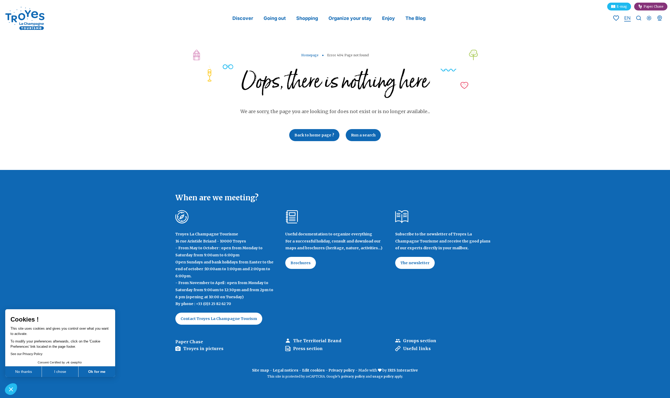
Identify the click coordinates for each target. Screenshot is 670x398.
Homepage (310, 55)
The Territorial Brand (317, 340)
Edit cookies (313, 370)
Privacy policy (341, 370)
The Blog (415, 18)
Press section (308, 348)
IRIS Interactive (403, 370)
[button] (11, 389)
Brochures (301, 263)
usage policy (383, 376)
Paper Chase (653, 6)
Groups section (419, 340)
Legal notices (285, 370)
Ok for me (96, 371)
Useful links (417, 348)
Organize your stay (350, 18)
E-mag (622, 6)
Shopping (307, 18)
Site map (260, 370)
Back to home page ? (314, 135)
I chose (60, 371)
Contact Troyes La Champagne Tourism (219, 318)
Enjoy (388, 18)
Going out (275, 18)
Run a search (363, 135)
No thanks (23, 371)
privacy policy (353, 376)
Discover (242, 18)
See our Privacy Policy (26, 354)
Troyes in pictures (203, 348)
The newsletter (414, 263)
